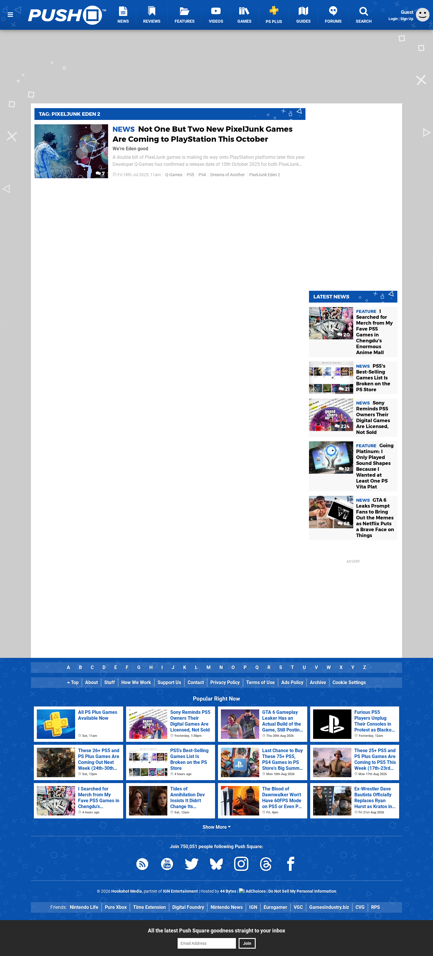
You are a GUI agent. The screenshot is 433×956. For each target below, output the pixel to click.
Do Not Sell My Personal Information (302, 891)
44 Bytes (228, 891)
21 (347, 389)
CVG (360, 907)
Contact (196, 682)
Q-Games (173, 174)
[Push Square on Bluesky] (216, 865)
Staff (109, 682)
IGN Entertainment (180, 891)
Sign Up (406, 18)
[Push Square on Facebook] (291, 865)
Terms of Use (260, 682)
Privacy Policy (225, 682)
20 (346, 335)
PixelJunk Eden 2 (264, 174)
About (91, 682)
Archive (318, 682)
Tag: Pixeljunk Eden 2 (69, 114)
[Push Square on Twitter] (192, 865)
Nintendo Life (84, 907)
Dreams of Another (227, 174)
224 (345, 426)
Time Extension (149, 907)
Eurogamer (275, 907)
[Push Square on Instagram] (241, 865)
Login (393, 18)
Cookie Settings (349, 682)
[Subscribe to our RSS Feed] (142, 865)
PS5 (190, 174)
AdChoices (255, 891)
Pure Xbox (116, 907)
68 (346, 523)
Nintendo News (227, 907)
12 (347, 469)
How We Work (136, 682)
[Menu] (10, 14)
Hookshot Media (126, 891)
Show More (215, 827)
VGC (298, 907)
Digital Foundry (188, 907)
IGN (253, 907)
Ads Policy (292, 682)
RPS (375, 907)
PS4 (202, 174)
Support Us (169, 682)
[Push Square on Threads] (266, 865)
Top (74, 682)
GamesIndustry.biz (329, 907)
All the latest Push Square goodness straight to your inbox (216, 930)
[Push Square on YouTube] (167, 865)
